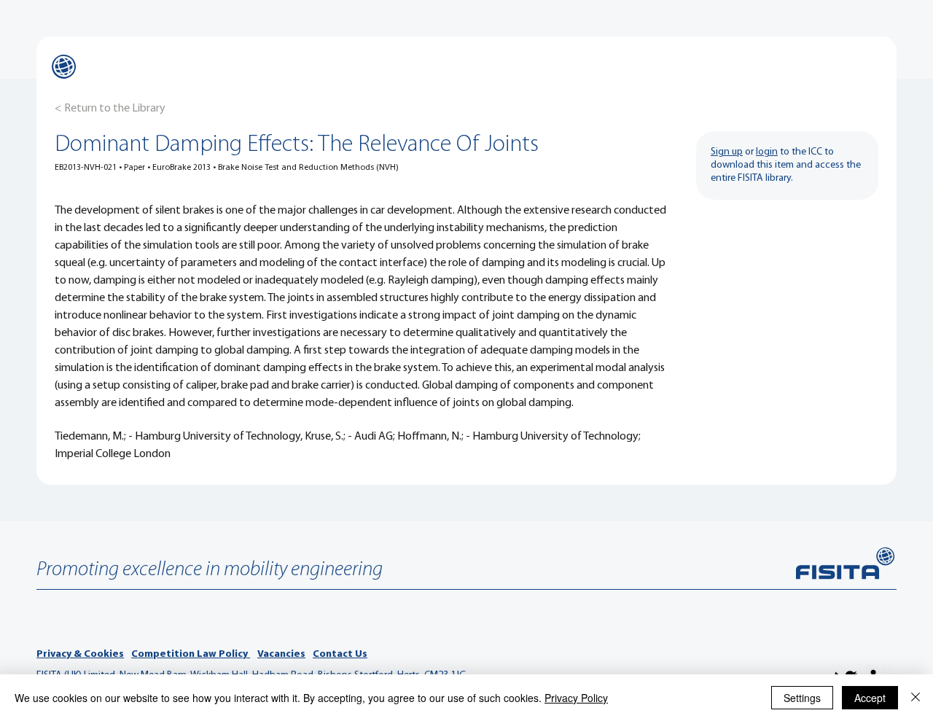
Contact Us (340, 654)
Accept (870, 697)
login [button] (767, 152)
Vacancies (281, 654)
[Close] (915, 697)
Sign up (727, 152)
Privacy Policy (576, 697)
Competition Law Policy (190, 654)
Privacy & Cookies (80, 654)
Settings (802, 697)
